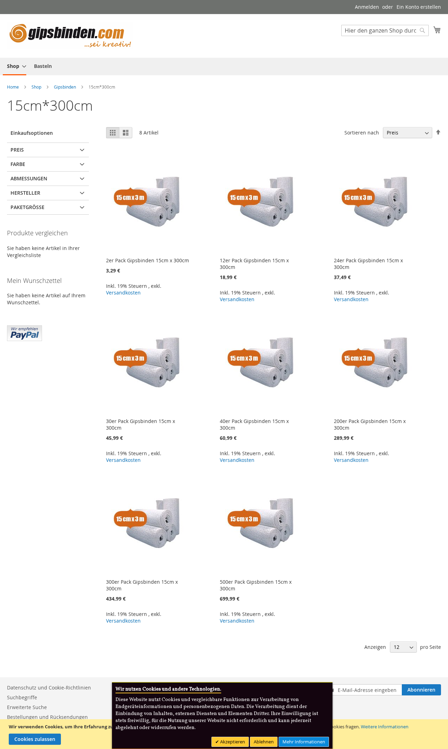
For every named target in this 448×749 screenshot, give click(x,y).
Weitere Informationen (384, 726)
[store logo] (70, 35)
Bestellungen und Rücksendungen (47, 717)
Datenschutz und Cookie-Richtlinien (49, 687)
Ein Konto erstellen (419, 7)
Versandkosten (123, 292)
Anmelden (367, 7)
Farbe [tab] (17, 164)
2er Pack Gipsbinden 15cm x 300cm (147, 260)
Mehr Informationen (303, 741)
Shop (36, 87)
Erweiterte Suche (27, 707)
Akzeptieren (232, 741)
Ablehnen (264, 741)
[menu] (224, 66)
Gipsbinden (65, 87)
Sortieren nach (361, 132)
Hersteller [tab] (25, 192)
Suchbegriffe (22, 697)
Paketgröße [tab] (27, 207)
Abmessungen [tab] (28, 178)
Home (13, 87)
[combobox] (385, 30)
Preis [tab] (17, 149)
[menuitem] (14, 66)
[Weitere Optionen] (24, 332)
